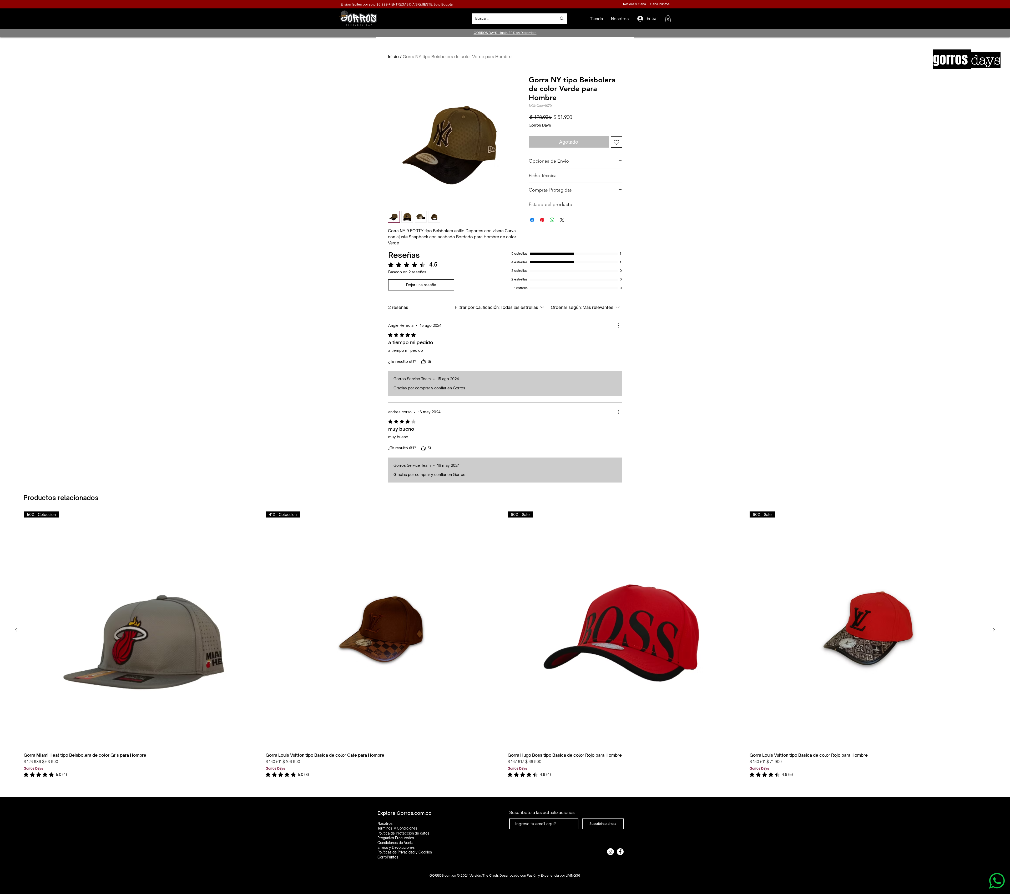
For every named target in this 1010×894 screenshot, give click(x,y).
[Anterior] (16, 629)
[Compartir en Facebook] (532, 220)
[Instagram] (610, 851)
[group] (505, 644)
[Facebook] (620, 851)
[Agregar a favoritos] (616, 142)
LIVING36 (573, 875)
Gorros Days (540, 125)
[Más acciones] (618, 325)
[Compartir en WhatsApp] (552, 220)
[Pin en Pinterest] (542, 220)
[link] (45, 774)
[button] (668, 18)
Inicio (393, 56)
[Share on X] (562, 220)
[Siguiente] (994, 629)
